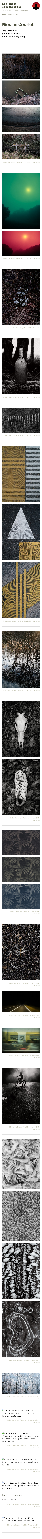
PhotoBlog (19, 162)
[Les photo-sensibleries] (36, 7)
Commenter (36, 162)
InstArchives (13, 14)
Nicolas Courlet (18, 24)
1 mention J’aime (9, 1499)
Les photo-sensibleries (12, 5)
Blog (4, 14)
